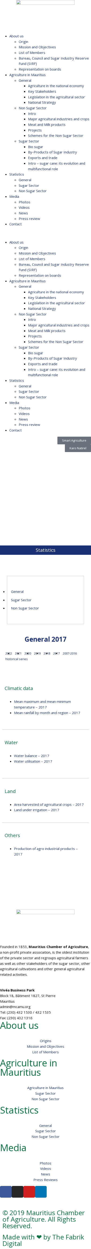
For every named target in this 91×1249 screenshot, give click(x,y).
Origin (23, 41)
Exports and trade (42, 157)
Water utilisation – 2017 (33, 761)
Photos (24, 202)
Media (14, 196)
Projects (35, 130)
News (23, 213)
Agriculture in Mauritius (27, 74)
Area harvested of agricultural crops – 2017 (49, 804)
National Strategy (42, 102)
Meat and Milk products (47, 124)
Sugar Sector (29, 141)
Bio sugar (35, 146)
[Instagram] (17, 1192)
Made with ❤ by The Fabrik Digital (43, 1240)
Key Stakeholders (42, 91)
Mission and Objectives (37, 47)
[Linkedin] (41, 1192)
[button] (45, 233)
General (25, 80)
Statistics (16, 174)
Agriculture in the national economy (56, 85)
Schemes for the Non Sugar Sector (55, 135)
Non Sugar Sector (33, 108)
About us (16, 36)
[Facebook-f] (6, 1192)
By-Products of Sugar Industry (52, 152)
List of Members (32, 52)
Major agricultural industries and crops (58, 119)
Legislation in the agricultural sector (56, 97)
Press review (29, 218)
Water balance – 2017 (31, 755)
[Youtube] (29, 1192)
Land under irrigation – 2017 (36, 809)
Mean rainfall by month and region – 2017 (47, 712)
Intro (32, 113)
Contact (15, 224)
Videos (24, 207)
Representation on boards (40, 69)
